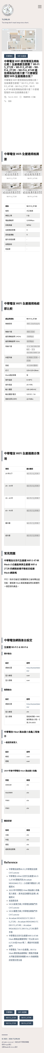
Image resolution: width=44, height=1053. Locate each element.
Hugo (6, 1044)
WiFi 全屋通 (21, 56)
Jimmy (12, 1047)
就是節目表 (13, 900)
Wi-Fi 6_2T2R (11, 1023)
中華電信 (9, 56)
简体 (9, 101)
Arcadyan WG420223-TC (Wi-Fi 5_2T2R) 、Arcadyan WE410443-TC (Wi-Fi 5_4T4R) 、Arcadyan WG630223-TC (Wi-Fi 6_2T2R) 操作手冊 (23, 925)
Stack (6, 1047)
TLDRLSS (6, 19)
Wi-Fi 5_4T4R (26, 1018)
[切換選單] (39, 6)
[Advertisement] (22, 127)
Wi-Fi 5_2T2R (11, 1018)
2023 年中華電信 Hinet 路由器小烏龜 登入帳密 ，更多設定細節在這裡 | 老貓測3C (24, 893)
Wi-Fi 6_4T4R (26, 1023)
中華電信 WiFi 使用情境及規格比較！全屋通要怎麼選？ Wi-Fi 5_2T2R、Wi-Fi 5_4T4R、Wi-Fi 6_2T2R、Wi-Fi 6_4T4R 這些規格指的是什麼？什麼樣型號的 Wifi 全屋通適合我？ (21, 69)
